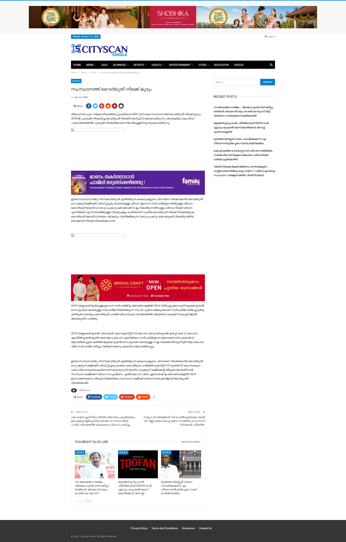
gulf (104, 65)
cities (202, 65)
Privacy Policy (139, 528)
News (90, 65)
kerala (76, 81)
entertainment (180, 65)
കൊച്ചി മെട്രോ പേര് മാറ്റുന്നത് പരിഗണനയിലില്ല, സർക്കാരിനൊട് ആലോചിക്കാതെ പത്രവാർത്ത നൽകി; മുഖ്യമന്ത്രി (243, 155)
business (119, 65)
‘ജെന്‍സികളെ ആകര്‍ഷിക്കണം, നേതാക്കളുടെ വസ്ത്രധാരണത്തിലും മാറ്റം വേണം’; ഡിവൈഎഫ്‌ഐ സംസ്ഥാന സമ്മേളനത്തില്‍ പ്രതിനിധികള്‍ (244, 171)
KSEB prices (84, 390)
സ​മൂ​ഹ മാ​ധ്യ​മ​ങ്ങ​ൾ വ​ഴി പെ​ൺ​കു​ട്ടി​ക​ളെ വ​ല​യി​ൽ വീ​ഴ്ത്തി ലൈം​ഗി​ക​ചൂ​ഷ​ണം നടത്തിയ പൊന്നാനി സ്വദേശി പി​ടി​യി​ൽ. (174, 421)
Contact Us (205, 528)
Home (77, 65)
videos (238, 65)
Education (221, 65)
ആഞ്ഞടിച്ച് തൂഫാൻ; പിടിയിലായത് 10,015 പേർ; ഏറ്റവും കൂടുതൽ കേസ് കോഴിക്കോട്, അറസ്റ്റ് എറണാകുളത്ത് (241, 127)
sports (139, 65)
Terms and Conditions (165, 528)
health (156, 65)
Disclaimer (188, 528)
